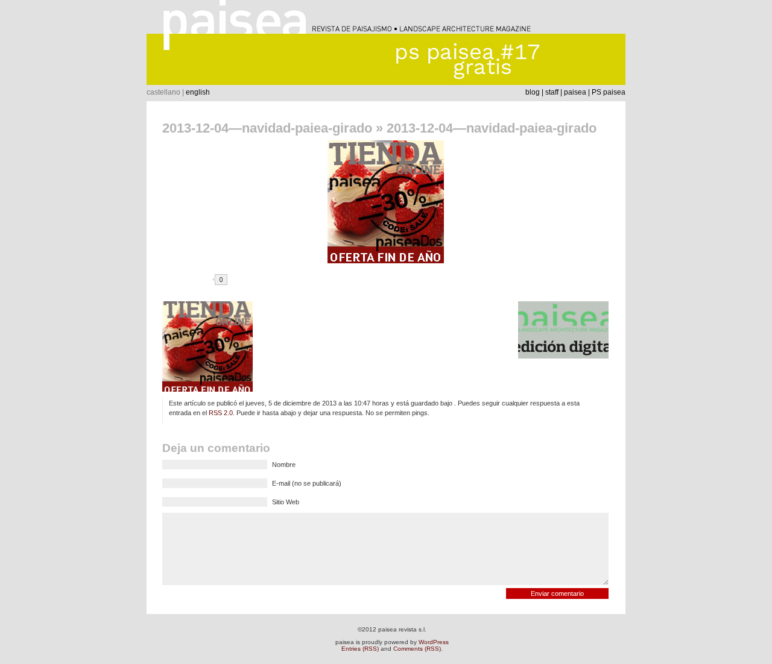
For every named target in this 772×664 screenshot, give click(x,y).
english (198, 92)
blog (532, 92)
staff (551, 92)
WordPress (434, 642)
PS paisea (608, 92)
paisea (575, 92)
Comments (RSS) (417, 648)
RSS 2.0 (221, 412)
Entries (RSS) (360, 648)
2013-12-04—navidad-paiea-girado (267, 128)
